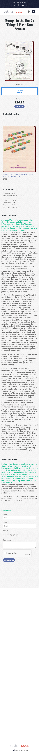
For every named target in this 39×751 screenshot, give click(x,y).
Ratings (5, 530)
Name (5, 514)
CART (23, 5)
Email (5, 522)
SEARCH (14, 5)
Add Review (6, 510)
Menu (34, 11)
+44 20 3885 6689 (20, 3)
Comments (7, 540)
